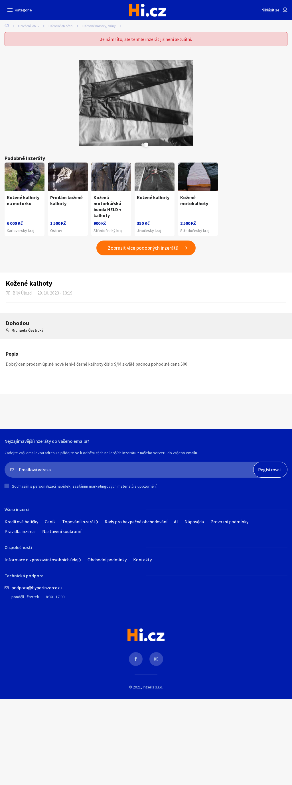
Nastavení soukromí (61, 531)
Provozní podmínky (229, 521)
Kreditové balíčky (21, 521)
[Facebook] (136, 659)
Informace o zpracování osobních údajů (43, 559)
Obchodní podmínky (107, 559)
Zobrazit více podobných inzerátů (143, 248)
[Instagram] (156, 659)
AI (176, 521)
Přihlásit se (270, 10)
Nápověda (194, 521)
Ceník (50, 521)
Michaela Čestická (27, 330)
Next (142, 144)
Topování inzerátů (80, 521)
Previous (128, 144)
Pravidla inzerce (20, 531)
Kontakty (142, 559)
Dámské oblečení (60, 26)
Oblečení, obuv (28, 26)
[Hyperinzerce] (148, 10)
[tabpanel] (135, 103)
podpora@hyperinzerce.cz (36, 587)
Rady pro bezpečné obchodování (136, 521)
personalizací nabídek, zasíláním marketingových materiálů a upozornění (95, 486)
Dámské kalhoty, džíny (99, 26)
